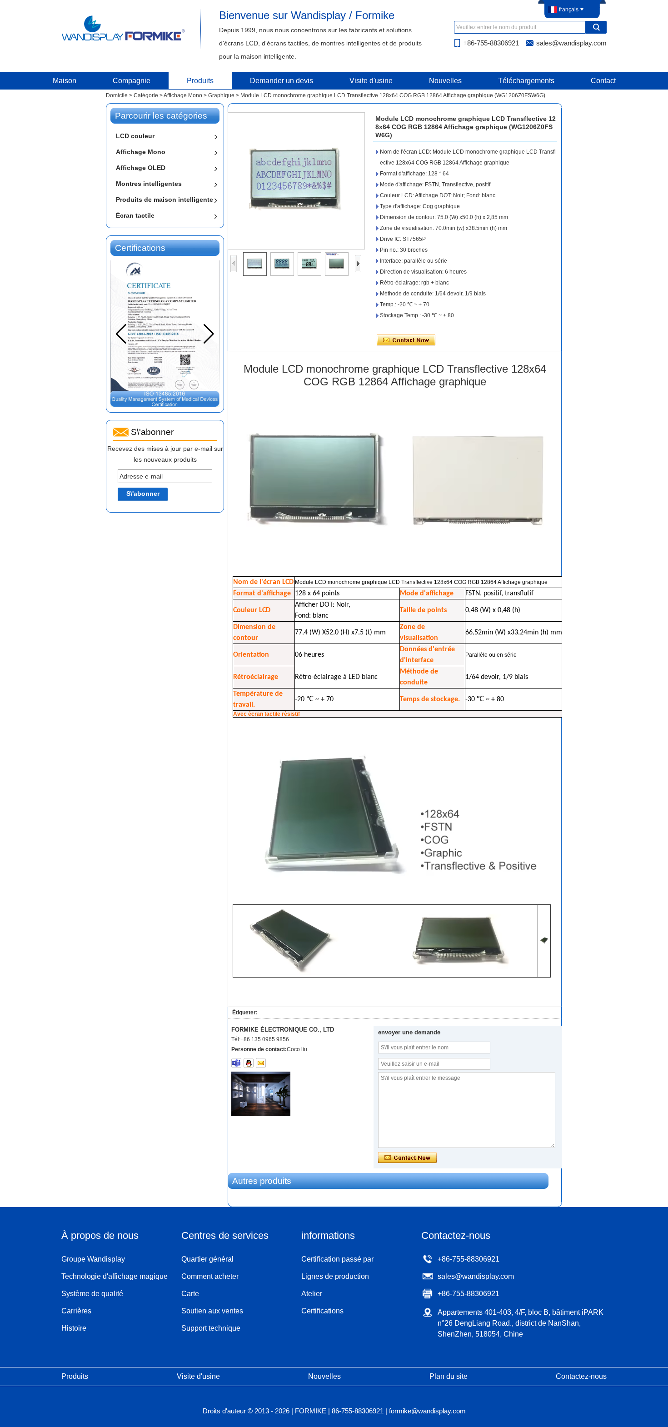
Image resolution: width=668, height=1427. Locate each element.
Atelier (311, 1293)
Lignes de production (335, 1276)
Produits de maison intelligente (164, 199)
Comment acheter (210, 1276)
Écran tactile (135, 215)
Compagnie (131, 81)
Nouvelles (445, 81)
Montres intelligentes (149, 183)
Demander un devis (281, 81)
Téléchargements (526, 81)
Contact (603, 81)
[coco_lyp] (236, 1063)
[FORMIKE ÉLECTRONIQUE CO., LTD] (123, 40)
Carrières (76, 1311)
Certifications (322, 1311)
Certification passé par (337, 1259)
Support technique (210, 1328)
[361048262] (249, 1063)
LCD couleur (135, 136)
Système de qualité (92, 1293)
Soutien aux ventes (212, 1311)
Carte (190, 1293)
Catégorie (146, 95)
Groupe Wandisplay (93, 1259)
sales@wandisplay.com (571, 43)
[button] (209, 334)
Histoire (73, 1328)
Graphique (221, 95)
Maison (64, 81)
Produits (200, 81)
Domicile (117, 95)
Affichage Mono (183, 95)
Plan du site (448, 1376)
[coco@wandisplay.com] (261, 1063)
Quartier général (207, 1259)
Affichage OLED (140, 167)
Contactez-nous (581, 1376)
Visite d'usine (371, 81)
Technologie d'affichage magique (114, 1276)
